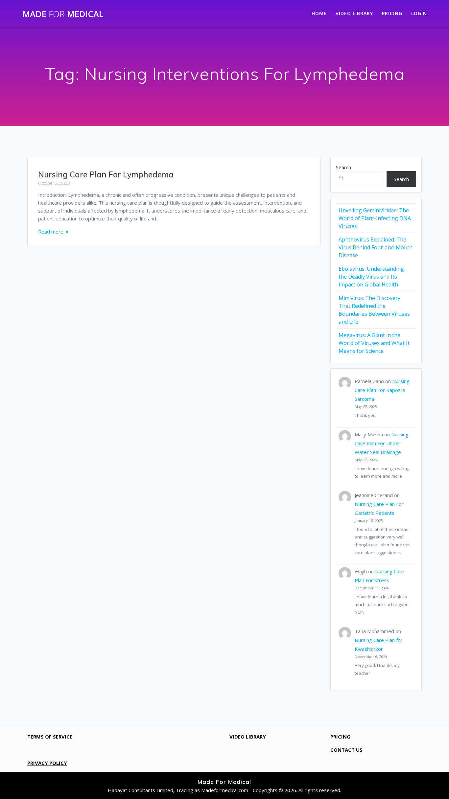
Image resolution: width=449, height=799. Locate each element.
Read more (50, 231)
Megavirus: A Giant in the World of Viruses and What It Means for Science (374, 342)
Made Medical (63, 14)
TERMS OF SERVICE (49, 736)
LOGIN (419, 13)
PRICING (392, 13)
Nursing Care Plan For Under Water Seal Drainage (382, 443)
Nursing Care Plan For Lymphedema (106, 174)
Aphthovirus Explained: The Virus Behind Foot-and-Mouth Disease (376, 247)
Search (343, 167)
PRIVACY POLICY (47, 763)
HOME (319, 13)
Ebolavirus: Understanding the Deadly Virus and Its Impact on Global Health (371, 276)
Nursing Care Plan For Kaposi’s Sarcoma (382, 390)
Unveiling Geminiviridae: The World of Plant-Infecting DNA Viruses (375, 218)
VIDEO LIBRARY (354, 13)
